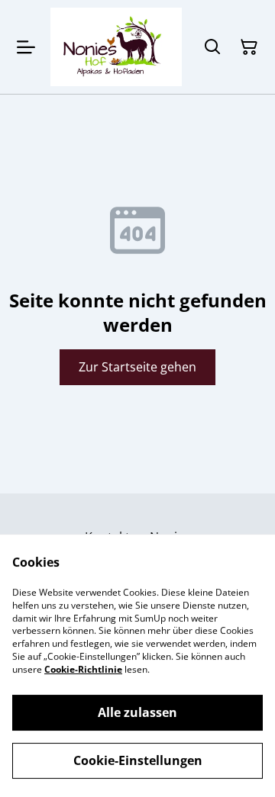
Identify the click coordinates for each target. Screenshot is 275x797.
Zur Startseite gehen (137, 366)
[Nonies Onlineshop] (116, 47)
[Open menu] (26, 47)
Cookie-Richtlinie (83, 669)
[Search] (212, 47)
